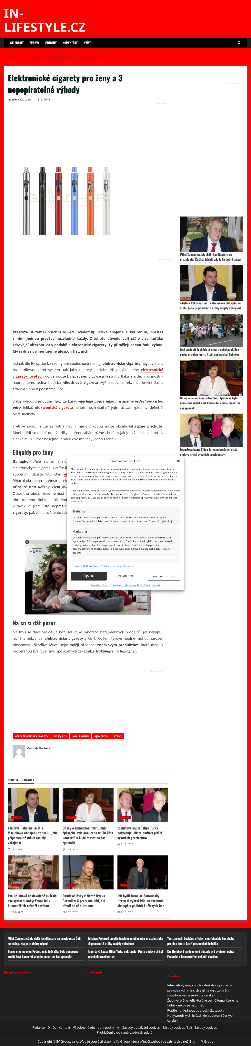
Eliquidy (61, 736)
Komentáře (70, 42)
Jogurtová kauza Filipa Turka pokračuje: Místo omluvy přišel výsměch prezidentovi (142, 805)
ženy (118, 736)
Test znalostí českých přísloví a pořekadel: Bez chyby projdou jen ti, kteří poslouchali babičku (209, 352)
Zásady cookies (99, 585)
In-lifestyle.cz (45, 20)
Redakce (38, 1027)
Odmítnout (127, 576)
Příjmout (89, 576)
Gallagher (81, 736)
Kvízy (87, 42)
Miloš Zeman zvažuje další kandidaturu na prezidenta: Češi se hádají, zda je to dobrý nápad (210, 257)
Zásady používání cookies (141, 1027)
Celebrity (17, 42)
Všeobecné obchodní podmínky (96, 1027)
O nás (51, 1027)
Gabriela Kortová (19, 99)
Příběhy (51, 42)
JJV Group (207, 1041)
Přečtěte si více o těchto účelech (117, 566)
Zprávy (34, 42)
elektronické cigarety (32, 736)
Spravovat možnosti (163, 576)
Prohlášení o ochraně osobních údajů (130, 585)
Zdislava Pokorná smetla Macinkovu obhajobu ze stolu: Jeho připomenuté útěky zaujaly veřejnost (33, 805)
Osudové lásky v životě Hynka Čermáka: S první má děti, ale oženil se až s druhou (88, 872)
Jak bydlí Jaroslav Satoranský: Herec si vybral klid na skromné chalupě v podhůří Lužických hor (142, 872)
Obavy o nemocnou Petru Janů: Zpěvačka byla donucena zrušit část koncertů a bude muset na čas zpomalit (88, 805)
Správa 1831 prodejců (86, 566)
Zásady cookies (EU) (177, 1027)
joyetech (102, 736)
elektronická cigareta (54, 407)
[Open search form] (239, 43)
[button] (178, 461)
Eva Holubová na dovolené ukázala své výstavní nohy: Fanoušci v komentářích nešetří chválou (33, 872)
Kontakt (156, 585)
